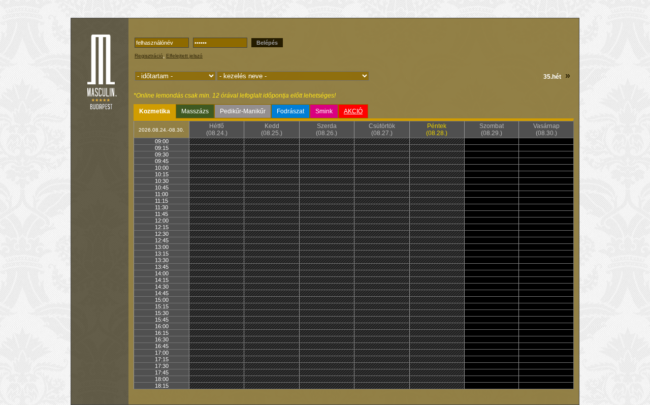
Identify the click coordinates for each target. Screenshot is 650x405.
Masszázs (195, 111)
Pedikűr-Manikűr (243, 111)
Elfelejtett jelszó (184, 55)
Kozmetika (154, 111)
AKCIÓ (353, 111)
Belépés (267, 43)
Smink (324, 111)
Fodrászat (290, 111)
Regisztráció (149, 55)
